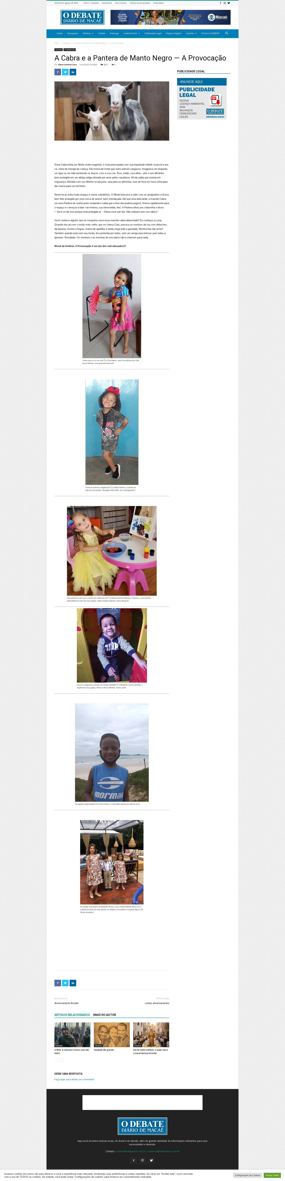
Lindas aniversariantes (157, 1003)
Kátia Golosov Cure (67, 64)
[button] (227, 33)
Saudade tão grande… (104, 1050)
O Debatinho (69, 49)
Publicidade (158, 3)
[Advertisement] (111, 150)
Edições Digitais (173, 33)
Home (60, 33)
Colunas (66, 43)
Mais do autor (104, 1015)
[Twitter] (229, 3)
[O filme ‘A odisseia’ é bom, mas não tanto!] (72, 1034)
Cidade (101, 33)
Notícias (87, 33)
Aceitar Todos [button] (272, 1175)
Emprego (114, 33)
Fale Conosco (121, 3)
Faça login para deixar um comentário (74, 1079)
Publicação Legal (153, 33)
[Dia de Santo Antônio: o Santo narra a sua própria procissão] (151, 1034)
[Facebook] (220, 3)
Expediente (107, 3)
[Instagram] (224, 3)
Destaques (72, 33)
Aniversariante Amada (66, 1003)
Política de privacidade (140, 3)
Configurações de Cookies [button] (247, 1175)
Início (56, 43)
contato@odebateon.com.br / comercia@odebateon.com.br (147, 1151)
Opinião (190, 33)
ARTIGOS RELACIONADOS (72, 1015)
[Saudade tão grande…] (112, 1034)
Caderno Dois (130, 33)
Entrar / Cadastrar (91, 3)
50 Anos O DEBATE (210, 33)
